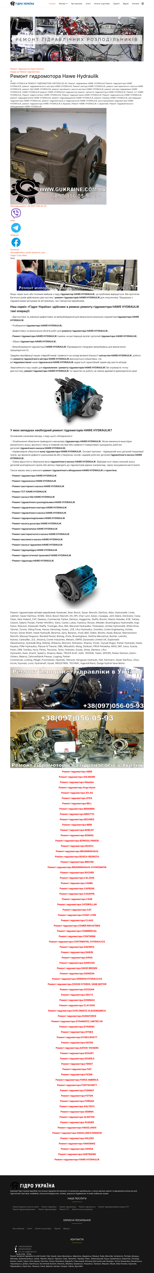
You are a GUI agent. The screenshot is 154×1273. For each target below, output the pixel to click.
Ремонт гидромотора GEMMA (77, 1111)
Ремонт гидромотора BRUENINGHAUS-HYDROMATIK (77, 867)
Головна (52, 4)
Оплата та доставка (102, 4)
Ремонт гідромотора (67, 1207)
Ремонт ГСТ (64, 1209)
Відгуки (126, 4)
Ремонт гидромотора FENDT (77, 1063)
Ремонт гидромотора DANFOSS (77, 963)
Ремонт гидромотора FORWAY (77, 1090)
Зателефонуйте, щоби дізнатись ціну (27, 252)
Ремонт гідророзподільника (24, 1209)
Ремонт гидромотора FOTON (77, 1095)
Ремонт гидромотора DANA (77, 957)
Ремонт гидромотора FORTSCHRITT (77, 1085)
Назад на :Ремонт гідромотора (24, 72)
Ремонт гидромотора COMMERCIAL (77, 931)
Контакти (135, 4)
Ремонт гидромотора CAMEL (77, 883)
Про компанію (76, 4)
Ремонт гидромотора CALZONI (77, 877)
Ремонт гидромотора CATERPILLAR (77, 904)
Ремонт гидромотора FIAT (77, 1069)
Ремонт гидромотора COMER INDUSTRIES (77, 925)
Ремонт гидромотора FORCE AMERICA (77, 1079)
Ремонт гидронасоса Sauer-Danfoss (27, 69)
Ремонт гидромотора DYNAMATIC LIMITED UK (77, 1021)
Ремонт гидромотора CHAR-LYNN (77, 915)
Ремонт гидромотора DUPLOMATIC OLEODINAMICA (77, 1010)
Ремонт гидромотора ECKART (77, 1053)
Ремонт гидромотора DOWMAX (77, 1000)
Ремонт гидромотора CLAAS (77, 920)
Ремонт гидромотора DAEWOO (77, 947)
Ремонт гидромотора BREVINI (77, 862)
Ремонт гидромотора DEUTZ (77, 994)
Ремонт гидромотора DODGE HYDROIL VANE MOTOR (77, 984)
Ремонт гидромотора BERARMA (77, 808)
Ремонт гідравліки (49, 1207)
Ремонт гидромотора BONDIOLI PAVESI (77, 840)
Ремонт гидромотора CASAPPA (77, 893)
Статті (88, 4)
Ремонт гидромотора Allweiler (77, 782)
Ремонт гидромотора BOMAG (77, 835)
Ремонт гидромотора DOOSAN (77, 989)
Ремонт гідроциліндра (47, 1209)
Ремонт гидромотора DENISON (77, 973)
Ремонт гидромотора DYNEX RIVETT (77, 1037)
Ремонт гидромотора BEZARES (77, 819)
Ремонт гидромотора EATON (77, 1042)
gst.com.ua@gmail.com (27, 1252)
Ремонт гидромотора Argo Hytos (77, 787)
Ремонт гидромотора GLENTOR (77, 1117)
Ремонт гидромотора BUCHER (77, 872)
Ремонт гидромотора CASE (77, 899)
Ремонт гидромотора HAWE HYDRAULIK (77, 1159)
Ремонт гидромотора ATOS (77, 798)
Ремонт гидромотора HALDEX (77, 1138)
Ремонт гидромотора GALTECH (77, 1106)
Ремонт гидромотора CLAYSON (77, 1005)
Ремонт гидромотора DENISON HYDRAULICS (77, 978)
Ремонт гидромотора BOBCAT (77, 830)
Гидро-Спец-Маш (18, 255)
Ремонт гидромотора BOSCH (77, 846)
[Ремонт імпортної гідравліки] (77, 688)
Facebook (14, 249)
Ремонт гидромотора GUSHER (77, 1122)
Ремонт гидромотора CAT (77, 909)
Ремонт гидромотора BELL (77, 803)
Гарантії (116, 4)
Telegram (14, 235)
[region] (77, 39)
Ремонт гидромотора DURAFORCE (77, 1016)
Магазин (62, 4)
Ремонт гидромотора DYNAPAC (77, 1026)
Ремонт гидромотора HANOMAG (77, 1143)
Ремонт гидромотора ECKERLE (77, 1058)
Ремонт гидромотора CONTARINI (77, 936)
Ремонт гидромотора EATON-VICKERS (77, 1048)
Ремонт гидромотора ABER (77, 771)
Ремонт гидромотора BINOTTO (77, 814)
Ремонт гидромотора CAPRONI (77, 888)
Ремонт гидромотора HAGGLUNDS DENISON (77, 1133)
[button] (14, 39)
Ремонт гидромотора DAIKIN (77, 952)
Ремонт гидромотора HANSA (77, 1149)
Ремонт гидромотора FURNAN (77, 1101)
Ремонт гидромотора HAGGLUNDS (77, 1127)
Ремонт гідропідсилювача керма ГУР (113, 1207)
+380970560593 (25, 1246)
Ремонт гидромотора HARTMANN (77, 1154)
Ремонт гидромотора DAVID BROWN (77, 968)
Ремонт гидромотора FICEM (77, 1074)
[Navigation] (143, 3)
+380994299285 (24, 1249)
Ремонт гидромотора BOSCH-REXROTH (77, 856)
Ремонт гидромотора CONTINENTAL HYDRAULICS (77, 941)
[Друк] (77, 81)
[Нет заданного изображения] (77, 156)
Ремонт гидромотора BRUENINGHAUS (77, 851)
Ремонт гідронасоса (87, 1207)
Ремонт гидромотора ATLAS (77, 792)
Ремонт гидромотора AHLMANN (77, 777)
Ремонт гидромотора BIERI (77, 824)
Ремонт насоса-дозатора (82, 1209)
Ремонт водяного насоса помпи (26, 1207)
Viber (12, 220)
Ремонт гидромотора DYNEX (77, 1032)
